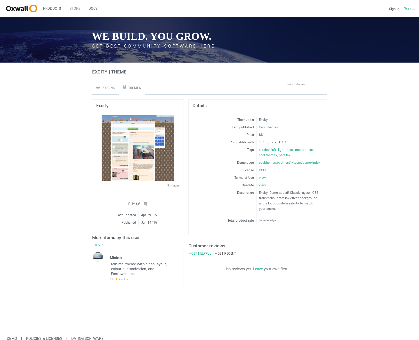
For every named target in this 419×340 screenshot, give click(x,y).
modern (300, 149)
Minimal (116, 257)
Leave (258, 268)
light (281, 149)
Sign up (410, 8)
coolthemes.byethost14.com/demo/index (289, 162)
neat (290, 149)
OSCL (263, 170)
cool (311, 149)
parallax (284, 155)
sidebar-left (267, 149)
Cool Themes (268, 127)
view (262, 177)
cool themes (268, 155)
